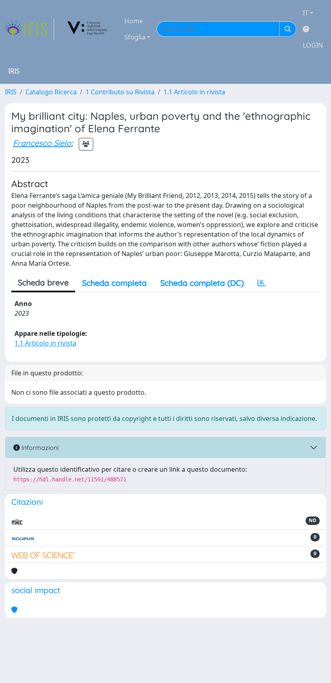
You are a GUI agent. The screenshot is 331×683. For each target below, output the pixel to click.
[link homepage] (29, 29)
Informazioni (39, 448)
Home (133, 21)
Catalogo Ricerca (51, 91)
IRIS (11, 91)
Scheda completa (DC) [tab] (202, 283)
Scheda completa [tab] (114, 283)
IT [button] (305, 12)
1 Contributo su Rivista (120, 91)
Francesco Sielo (42, 143)
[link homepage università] (88, 29)
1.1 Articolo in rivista (194, 91)
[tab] (261, 283)
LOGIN (313, 45)
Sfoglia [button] (134, 37)
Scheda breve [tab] (43, 282)
